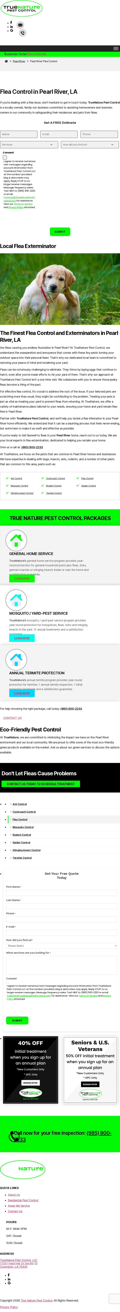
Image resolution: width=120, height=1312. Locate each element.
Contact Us (12, 718)
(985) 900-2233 (23, 33)
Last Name (13, 900)
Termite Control (54, 493)
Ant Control (16, 478)
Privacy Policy (16, 207)
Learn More (22, 578)
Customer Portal (16, 53)
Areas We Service (19, 1205)
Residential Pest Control (23, 1200)
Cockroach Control (55, 478)
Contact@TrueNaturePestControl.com (29, 995)
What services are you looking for (28, 953)
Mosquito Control (19, 485)
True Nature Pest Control (36, 1300)
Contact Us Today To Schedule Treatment (41, 783)
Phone (11, 913)
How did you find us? (19, 940)
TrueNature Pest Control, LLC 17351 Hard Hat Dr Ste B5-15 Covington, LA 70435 (19, 1263)
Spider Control (88, 485)
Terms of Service (23, 204)
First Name (13, 887)
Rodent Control (53, 485)
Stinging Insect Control (22, 493)
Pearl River (19, 61)
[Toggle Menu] (115, 48)
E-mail (11, 927)
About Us (14, 1194)
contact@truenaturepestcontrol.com (20, 25)
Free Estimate (37, 53)
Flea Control (87, 478)
